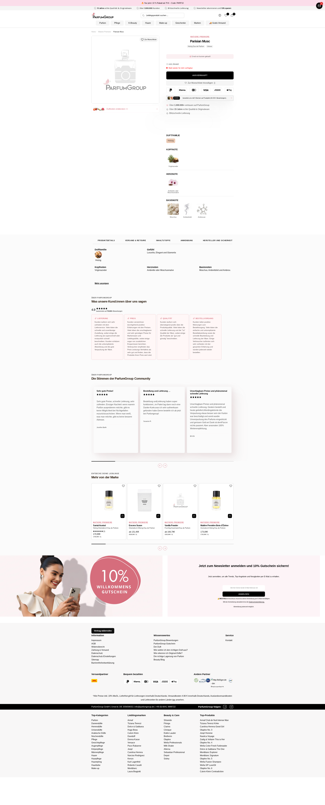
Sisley (166, 759)
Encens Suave (135, 525)
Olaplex (167, 739)
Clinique (167, 730)
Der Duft (157, 647)
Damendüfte (96, 723)
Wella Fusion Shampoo (210, 762)
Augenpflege (97, 746)
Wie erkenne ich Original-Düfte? (168, 653)
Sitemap (95, 660)
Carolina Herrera (135, 752)
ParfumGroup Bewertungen (166, 640)
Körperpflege (97, 749)
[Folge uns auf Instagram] (231, 707)
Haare (148, 23)
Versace (131, 743)
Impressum (96, 640)
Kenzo (130, 759)
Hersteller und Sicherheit (217, 240)
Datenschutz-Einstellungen (103, 656)
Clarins (167, 726)
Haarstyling (96, 762)
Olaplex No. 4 (206, 743)
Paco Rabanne (134, 746)
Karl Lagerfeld (134, 762)
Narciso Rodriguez (136, 755)
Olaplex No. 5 (206, 759)
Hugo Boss (133, 730)
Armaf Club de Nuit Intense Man (214, 720)
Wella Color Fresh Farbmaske (213, 746)
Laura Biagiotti (134, 771)
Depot (166, 755)
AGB (93, 644)
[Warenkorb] (232, 15)
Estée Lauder (170, 733)
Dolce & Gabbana (136, 726)
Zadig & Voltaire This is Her (212, 739)
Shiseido (168, 720)
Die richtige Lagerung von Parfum (169, 656)
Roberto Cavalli (135, 765)
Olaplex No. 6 (206, 768)
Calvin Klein (133, 733)
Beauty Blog (159, 660)
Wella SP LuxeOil (208, 765)
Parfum (102, 23)
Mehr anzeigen (102, 283)
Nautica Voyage (207, 736)
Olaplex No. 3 (206, 730)
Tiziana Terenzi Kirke (209, 723)
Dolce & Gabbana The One (212, 749)
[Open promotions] (319, 6)
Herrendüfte (96, 726)
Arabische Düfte (98, 733)
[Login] (219, 15)
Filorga (167, 723)
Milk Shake (169, 746)
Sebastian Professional (174, 752)
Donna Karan (134, 739)
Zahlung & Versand (100, 650)
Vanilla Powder (171, 525)
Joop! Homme (206, 733)
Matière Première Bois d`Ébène (214, 525)
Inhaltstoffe (163, 240)
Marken (197, 23)
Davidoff (131, 736)
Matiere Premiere (104, 32)
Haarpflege (96, 759)
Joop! (130, 749)
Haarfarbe (95, 765)
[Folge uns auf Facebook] (225, 707)
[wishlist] (225, 15)
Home (93, 32)
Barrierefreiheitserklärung (102, 663)
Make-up (163, 23)
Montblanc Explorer (208, 752)
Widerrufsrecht (97, 647)
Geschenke (180, 23)
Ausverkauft (200, 75)
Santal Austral (99, 525)
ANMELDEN (243, 594)
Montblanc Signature (209, 755)
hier (173, 700)
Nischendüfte (97, 736)
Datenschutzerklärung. (257, 602)
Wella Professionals (173, 743)
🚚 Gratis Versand (217, 23)
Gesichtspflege (98, 743)
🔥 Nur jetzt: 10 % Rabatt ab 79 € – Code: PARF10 (162, 3)
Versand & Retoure (135, 240)
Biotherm (168, 736)
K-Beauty (132, 23)
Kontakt (228, 640)
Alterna (167, 749)
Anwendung (187, 240)
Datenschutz (97, 653)
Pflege (117, 23)
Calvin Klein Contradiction (212, 771)
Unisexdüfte (96, 730)
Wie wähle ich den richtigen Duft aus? (171, 650)
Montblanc (132, 768)
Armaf (130, 720)
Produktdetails (106, 240)
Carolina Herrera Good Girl (212, 726)
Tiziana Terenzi (134, 723)
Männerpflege (97, 752)
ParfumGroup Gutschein (164, 644)
